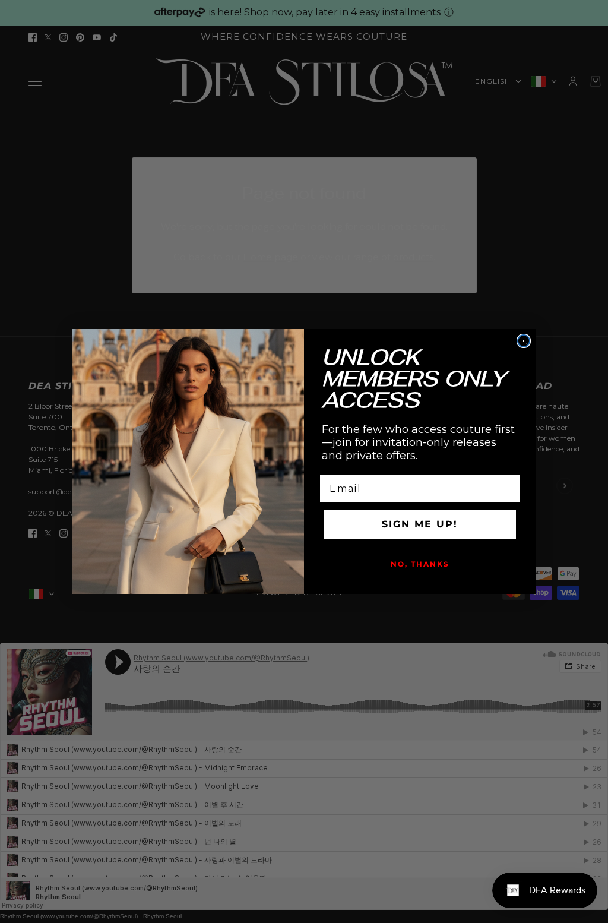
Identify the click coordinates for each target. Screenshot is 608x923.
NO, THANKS (420, 564)
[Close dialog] (524, 341)
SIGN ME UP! (420, 524)
